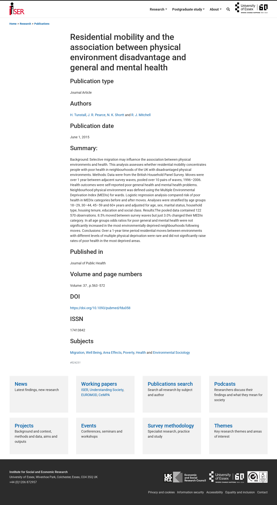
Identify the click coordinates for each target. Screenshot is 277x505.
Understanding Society (106, 390)
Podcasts (225, 384)
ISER (84, 390)
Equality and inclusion (240, 492)
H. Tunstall (78, 115)
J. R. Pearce (97, 115)
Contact (262, 492)
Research (157, 9)
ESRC (184, 477)
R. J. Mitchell (141, 115)
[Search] (228, 9)
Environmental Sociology (171, 352)
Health (141, 352)
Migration (77, 352)
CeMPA (104, 395)
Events (88, 426)
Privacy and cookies (161, 492)
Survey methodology (171, 426)
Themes (223, 426)
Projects (24, 426)
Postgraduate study (187, 9)
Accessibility (214, 492)
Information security (190, 492)
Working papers (99, 384)
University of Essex (251, 9)
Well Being (94, 352)
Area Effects (112, 352)
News (21, 384)
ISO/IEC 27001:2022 (257, 477)
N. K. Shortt (115, 115)
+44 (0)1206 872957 (23, 482)
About (214, 9)
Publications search (170, 384)
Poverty (128, 352)
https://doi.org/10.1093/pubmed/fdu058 (100, 308)
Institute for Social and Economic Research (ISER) (16, 9)
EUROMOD (89, 395)
